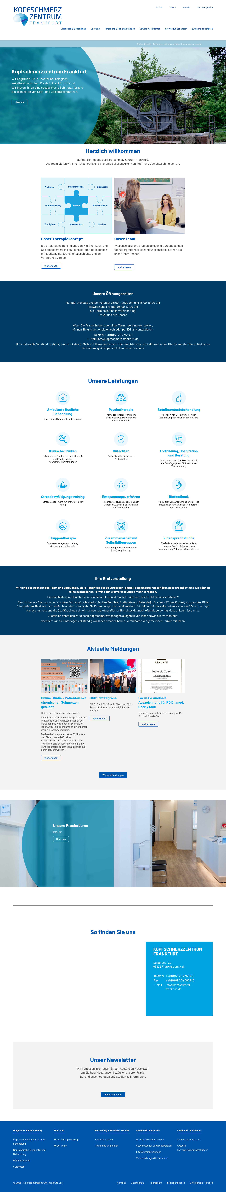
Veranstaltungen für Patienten (152, 1158)
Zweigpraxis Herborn (202, 28)
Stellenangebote (205, 7)
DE (157, 7)
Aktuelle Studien (104, 1139)
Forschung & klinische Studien (119, 28)
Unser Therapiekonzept (67, 1139)
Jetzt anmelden (113, 1094)
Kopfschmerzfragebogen (105, 615)
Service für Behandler (176, 28)
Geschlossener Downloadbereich (154, 1145)
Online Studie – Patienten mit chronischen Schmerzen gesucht (129, 44)
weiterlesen (51, 265)
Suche (173, 7)
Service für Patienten (150, 28)
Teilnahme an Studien (106, 1145)
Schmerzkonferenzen (188, 1139)
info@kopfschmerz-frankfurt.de (118, 339)
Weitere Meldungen (113, 775)
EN (161, 7)
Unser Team (60, 1145)
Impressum (156, 1182)
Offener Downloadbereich (150, 1139)
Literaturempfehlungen (148, 1151)
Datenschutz (138, 1182)
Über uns (95, 28)
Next (117, 883)
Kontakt (186, 7)
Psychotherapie (21, 1160)
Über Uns (173, 838)
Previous (109, 883)
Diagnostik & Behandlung (73, 28)
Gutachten (18, 1166)
